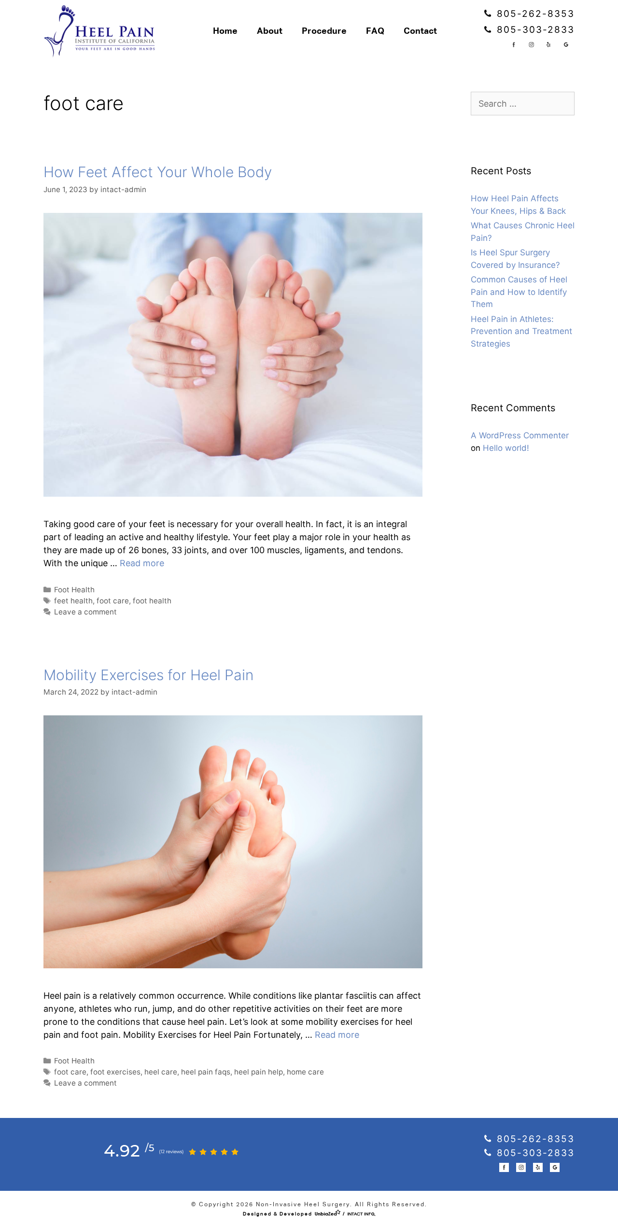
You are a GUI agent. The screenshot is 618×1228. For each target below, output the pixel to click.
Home (225, 31)
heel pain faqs (205, 1071)
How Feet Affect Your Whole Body (157, 172)
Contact (420, 31)
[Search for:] (523, 104)
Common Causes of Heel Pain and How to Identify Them (519, 292)
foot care (113, 600)
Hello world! (506, 448)
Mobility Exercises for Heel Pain (148, 675)
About (269, 31)
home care (305, 1071)
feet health (73, 600)
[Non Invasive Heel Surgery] (101, 31)
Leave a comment (85, 611)
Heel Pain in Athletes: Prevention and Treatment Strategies (521, 331)
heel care (160, 1071)
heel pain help (258, 1071)
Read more (142, 563)
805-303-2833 (534, 29)
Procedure (324, 31)
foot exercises (115, 1071)
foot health (152, 600)
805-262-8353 (534, 13)
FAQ (375, 31)
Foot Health (74, 589)
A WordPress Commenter (520, 435)
